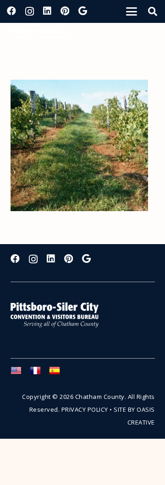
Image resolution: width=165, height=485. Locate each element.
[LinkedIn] (47, 11)
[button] (132, 11)
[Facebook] (11, 11)
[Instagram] (29, 11)
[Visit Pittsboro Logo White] (59, 314)
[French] (39, 373)
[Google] (82, 11)
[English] (20, 373)
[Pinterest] (64, 11)
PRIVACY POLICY (84, 409)
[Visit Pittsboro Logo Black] (39, 36)
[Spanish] (58, 373)
